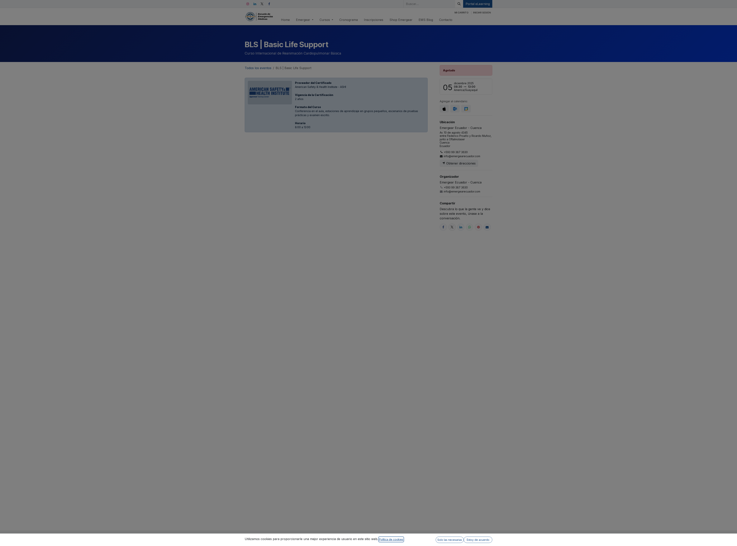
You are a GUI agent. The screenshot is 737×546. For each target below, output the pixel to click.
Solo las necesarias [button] (449, 539)
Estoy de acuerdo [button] (478, 539)
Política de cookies (391, 539)
